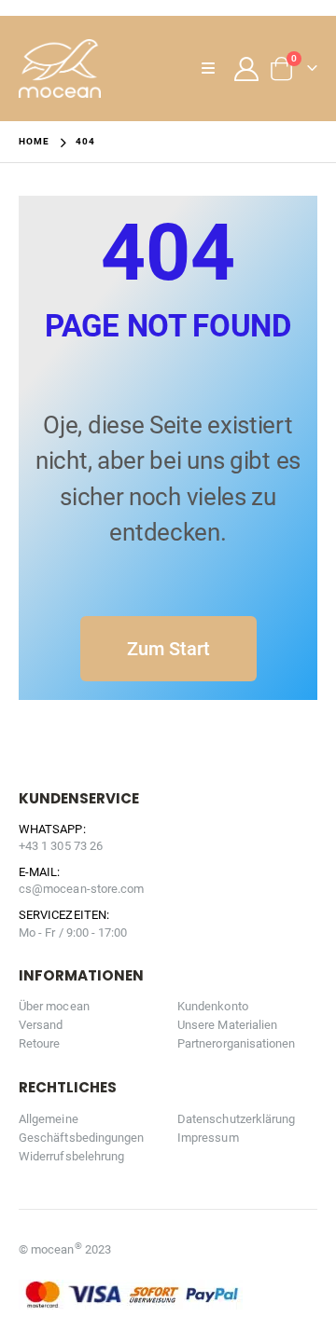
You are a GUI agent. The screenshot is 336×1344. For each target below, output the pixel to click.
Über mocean (54, 1006)
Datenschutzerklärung (236, 1119)
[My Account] (246, 69)
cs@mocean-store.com (81, 889)
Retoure (39, 1043)
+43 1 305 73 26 (61, 846)
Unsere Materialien (227, 1025)
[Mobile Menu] (214, 69)
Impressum (208, 1138)
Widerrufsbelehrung (71, 1156)
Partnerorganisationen (236, 1043)
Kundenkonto (212, 1006)
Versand (41, 1025)
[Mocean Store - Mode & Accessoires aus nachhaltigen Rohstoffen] (60, 68)
